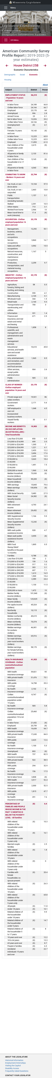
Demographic (9, 75)
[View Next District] (45, 66)
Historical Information (14, 1060)
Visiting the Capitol (13, 1065)
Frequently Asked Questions (16, 1071)
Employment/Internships (15, 1063)
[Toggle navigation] (5, 7)
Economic (33, 75)
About (45, 85)
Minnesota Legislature (27, 2)
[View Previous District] (7, 66)
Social (22, 75)
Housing (7, 80)
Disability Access (12, 1068)
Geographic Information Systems (24, 34)
